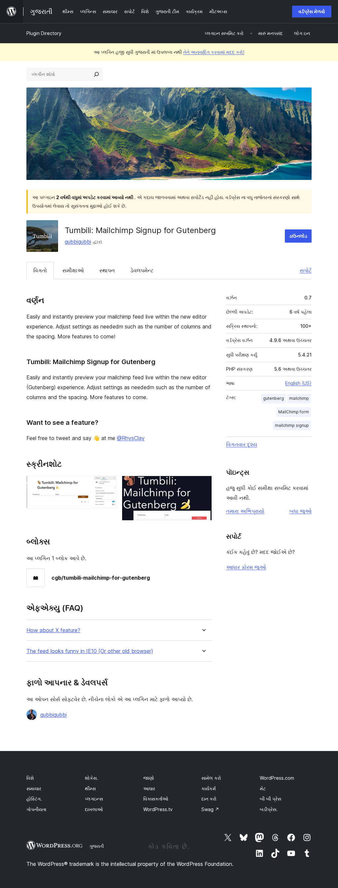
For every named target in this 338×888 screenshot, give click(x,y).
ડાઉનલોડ (298, 236)
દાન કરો (209, 799)
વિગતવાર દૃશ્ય (241, 444)
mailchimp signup (292, 425)
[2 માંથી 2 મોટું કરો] (203, 484)
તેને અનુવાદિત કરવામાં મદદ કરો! (213, 52)
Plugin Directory (43, 33)
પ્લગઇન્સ (94, 799)
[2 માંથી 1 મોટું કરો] (107, 484)
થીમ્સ (90, 788)
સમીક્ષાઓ (73, 270)
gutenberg (273, 398)
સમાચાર (33, 788)
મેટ (263, 788)
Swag (210, 809)
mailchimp (299, 398)
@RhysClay (131, 438)
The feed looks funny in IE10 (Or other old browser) (89, 651)
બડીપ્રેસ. (269, 809)
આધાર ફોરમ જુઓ (246, 567)
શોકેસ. (91, 778)
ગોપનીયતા (36, 809)
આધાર (149, 788)
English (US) (298, 383)
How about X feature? (53, 630)
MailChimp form (293, 411)
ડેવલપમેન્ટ (141, 270)
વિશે (30, 778)
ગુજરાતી (96, 846)
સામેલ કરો (211, 778)
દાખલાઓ (94, 809)
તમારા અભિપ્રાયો (245, 511)
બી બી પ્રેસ (270, 799)
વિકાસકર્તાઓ (155, 799)
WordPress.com (277, 778)
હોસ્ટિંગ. (34, 799)
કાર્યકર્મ (208, 788)
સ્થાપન (107, 270)
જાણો (148, 778)
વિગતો (40, 270)
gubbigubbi (78, 241)
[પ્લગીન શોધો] (96, 74)
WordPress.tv (158, 809)
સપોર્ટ (306, 270)
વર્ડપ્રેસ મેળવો (311, 11)
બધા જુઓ (300, 511)
